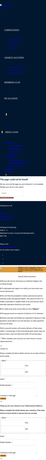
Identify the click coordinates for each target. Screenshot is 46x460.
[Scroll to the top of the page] (18, 274)
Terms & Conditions (7, 216)
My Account (8, 172)
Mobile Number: (6, 385)
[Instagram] (4, 263)
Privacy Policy (5, 219)
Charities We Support (16, 166)
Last (26, 372)
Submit (3, 398)
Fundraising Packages (16, 163)
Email (2, 379)
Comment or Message (8, 395)
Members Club (9, 169)
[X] (4, 255)
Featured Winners (15, 149)
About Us (3, 214)
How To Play (13, 154)
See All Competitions (16, 146)
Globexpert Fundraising (8, 247)
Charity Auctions (10, 157)
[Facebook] (4, 259)
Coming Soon (13, 152)
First (26, 366)
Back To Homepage (7, 198)
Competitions (9, 143)
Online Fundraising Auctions (18, 160)
